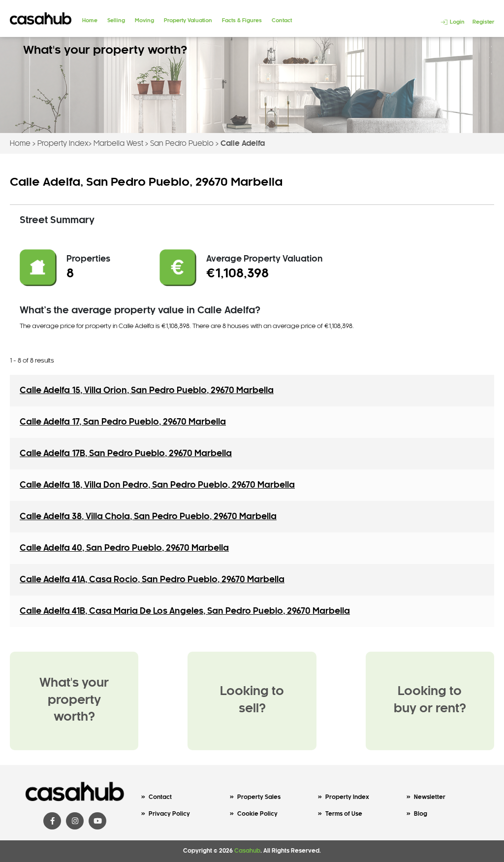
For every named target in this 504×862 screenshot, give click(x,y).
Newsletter (429, 797)
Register (483, 22)
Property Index (63, 143)
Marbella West (118, 143)
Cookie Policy (257, 814)
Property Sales (259, 797)
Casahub (247, 851)
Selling (116, 20)
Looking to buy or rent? (430, 700)
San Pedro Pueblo (182, 143)
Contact (282, 20)
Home (89, 20)
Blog (420, 814)
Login (456, 22)
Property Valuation (188, 20)
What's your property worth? (74, 700)
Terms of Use (343, 814)
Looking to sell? (252, 700)
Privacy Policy (169, 814)
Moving (144, 20)
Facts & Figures (242, 20)
